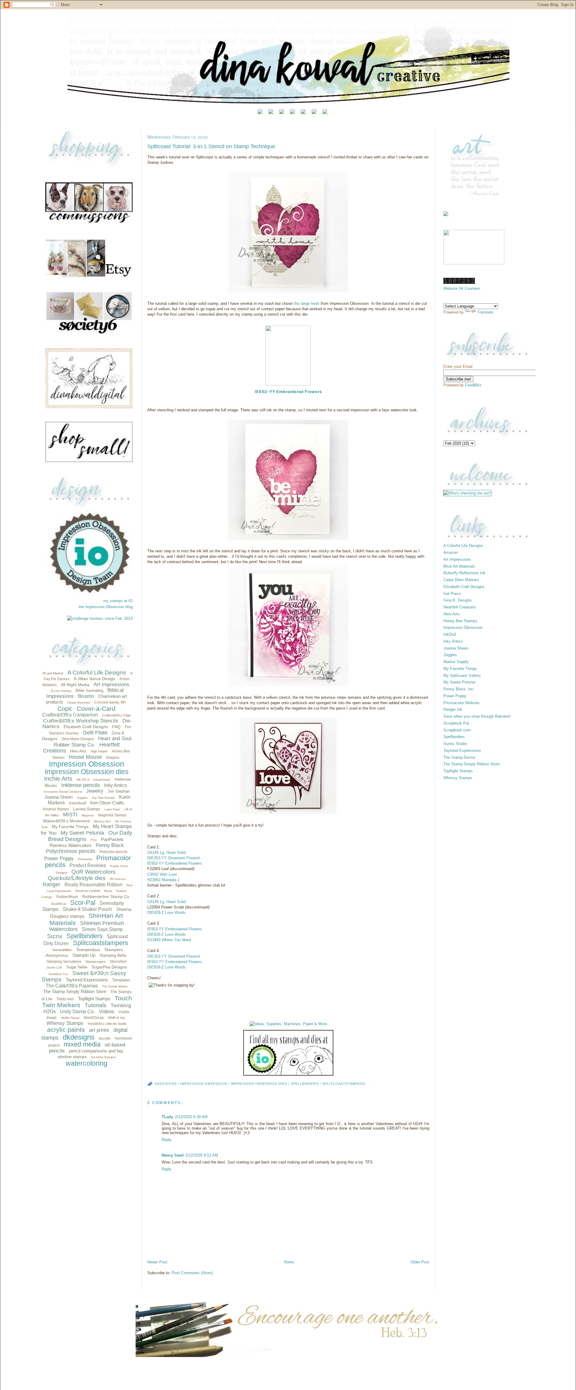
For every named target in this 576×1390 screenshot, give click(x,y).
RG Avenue (118, 879)
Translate (485, 312)
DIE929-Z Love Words (166, 912)
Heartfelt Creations (459, 607)
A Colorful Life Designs (97, 672)
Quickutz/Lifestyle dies (77, 878)
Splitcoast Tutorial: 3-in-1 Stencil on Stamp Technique (211, 146)
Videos (106, 1011)
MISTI (70, 815)
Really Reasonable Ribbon (93, 884)
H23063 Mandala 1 (163, 880)
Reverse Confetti (87, 891)
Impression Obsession (86, 764)
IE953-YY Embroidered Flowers (288, 391)
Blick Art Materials (459, 566)
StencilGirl (118, 961)
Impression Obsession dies (87, 772)
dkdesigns (78, 1037)
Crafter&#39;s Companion (70, 714)
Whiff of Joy (116, 1017)
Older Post (420, 1262)
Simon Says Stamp (102, 929)
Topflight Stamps (94, 998)
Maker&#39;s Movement (66, 820)
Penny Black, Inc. (459, 689)
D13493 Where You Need (169, 940)
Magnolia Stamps (112, 815)
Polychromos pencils (70, 851)
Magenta (88, 815)
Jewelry (95, 791)
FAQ (116, 726)
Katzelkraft (77, 803)
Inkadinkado (101, 779)
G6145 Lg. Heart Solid (166, 852)
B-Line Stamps (61, 690)
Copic (65, 708)
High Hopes (99, 751)
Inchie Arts (58, 778)
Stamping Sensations (63, 961)
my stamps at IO (118, 601)
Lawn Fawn (112, 809)
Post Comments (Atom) (192, 1273)
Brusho (86, 696)
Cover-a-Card (96, 708)
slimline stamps (72, 1056)
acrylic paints (66, 1029)
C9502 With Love (162, 874)
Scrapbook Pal (456, 723)
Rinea (108, 891)
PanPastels (112, 839)
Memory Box (102, 821)
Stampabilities (62, 950)
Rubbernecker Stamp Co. (106, 896)
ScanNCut (58, 903)
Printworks (85, 859)
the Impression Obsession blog (106, 607)
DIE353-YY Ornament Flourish (173, 858)
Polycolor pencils (114, 852)
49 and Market (52, 673)
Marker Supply (456, 661)
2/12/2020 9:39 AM (191, 1117)
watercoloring (86, 1063)
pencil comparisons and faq (96, 1050)
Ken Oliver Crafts (107, 802)
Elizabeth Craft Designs (86, 726)
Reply (167, 1139)
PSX (94, 840)
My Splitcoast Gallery (462, 675)
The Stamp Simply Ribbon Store (74, 991)
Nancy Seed (173, 1155)
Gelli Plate (95, 733)
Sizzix (54, 936)
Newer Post (157, 1262)
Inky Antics (115, 785)
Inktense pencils (80, 785)
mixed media (82, 1044)
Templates (121, 980)
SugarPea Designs (109, 967)
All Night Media (75, 684)
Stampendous (88, 949)
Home (289, 1262)
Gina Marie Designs (78, 739)
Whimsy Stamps (64, 1023)
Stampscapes (96, 961)
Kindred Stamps (56, 809)
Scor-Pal (82, 902)
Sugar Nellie (76, 967)
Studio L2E (54, 967)
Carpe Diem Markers (461, 580)
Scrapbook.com (457, 730)
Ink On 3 (82, 779)
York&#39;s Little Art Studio (107, 1023)
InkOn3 (449, 634)
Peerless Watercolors (71, 845)
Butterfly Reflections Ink (464, 573)
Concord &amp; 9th (110, 702)
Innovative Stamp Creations (63, 791)
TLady (167, 1117)
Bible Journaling (89, 690)
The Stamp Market (115, 986)
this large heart (307, 303)
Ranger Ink (452, 709)
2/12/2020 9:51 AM (201, 1155)
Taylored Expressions (87, 979)
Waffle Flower (70, 1017)
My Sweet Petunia (82, 833)
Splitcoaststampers (100, 943)
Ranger (51, 884)
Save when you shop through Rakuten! (477, 716)
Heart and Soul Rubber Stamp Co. (92, 742)
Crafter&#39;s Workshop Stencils (80, 721)
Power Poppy (59, 858)
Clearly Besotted (78, 702)
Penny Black (110, 845)
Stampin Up (83, 955)
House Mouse (85, 757)
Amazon (450, 552)
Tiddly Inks (65, 999)
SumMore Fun (58, 974)
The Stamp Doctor (459, 757)
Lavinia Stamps (86, 809)
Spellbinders (85, 936)
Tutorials (95, 1005)
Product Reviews (88, 865)
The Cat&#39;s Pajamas (72, 985)
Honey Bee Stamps (460, 621)
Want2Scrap (94, 1018)
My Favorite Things (70, 826)
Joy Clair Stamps (103, 797)
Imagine (112, 757)
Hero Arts (78, 751)
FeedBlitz (473, 385)
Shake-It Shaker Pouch (87, 909)
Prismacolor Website (461, 703)
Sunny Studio (455, 743)
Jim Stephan (119, 791)
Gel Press (452, 593)
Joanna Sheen (58, 797)
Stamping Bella (113, 955)
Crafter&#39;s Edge (116, 715)
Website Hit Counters (461, 288)
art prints (99, 1030)
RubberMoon (67, 897)
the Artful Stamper (103, 1057)
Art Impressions (111, 684)
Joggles (82, 797)
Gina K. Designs (457, 600)
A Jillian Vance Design (94, 678)
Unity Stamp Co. (77, 1011)
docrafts (105, 1038)
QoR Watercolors (93, 872)
